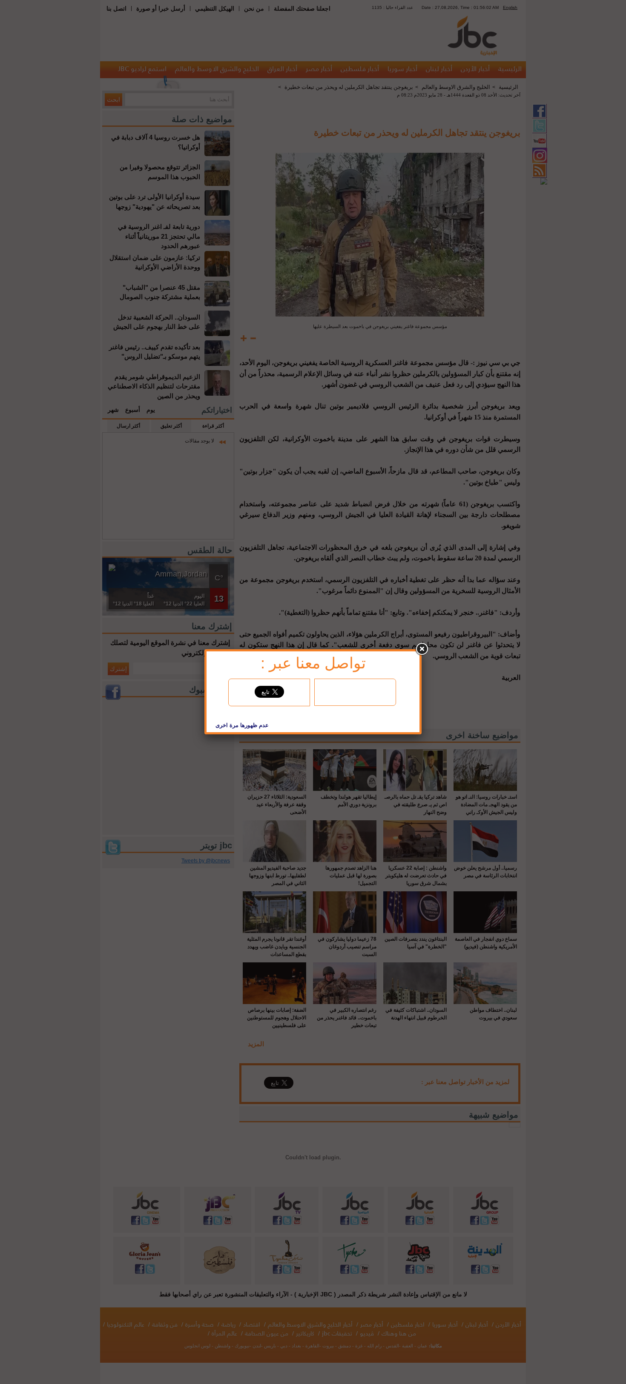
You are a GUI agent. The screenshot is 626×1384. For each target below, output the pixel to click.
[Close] (421, 649)
